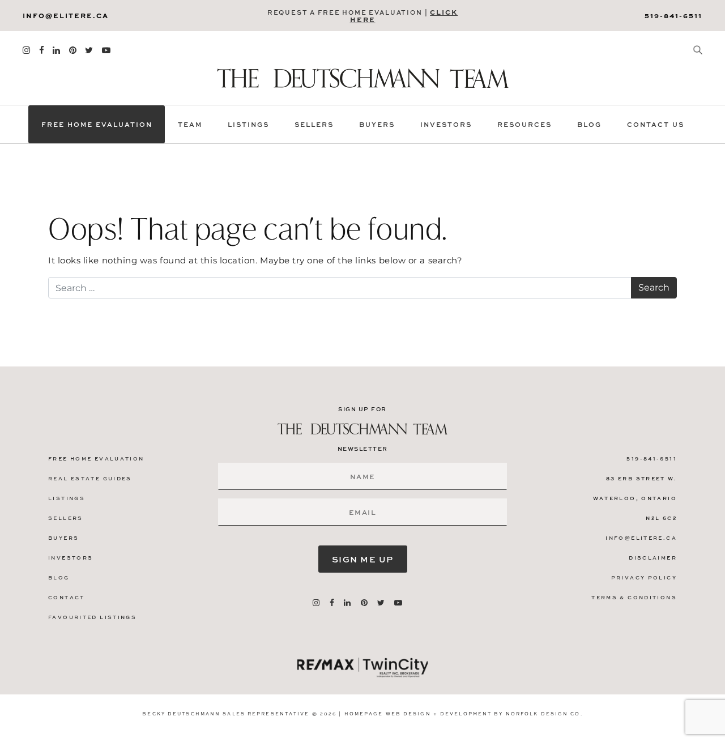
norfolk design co (543, 713)
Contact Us (655, 124)
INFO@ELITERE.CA (66, 15)
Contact (66, 597)
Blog (589, 124)
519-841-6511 (673, 15)
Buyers (377, 124)
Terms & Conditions (634, 597)
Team (190, 124)
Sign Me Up (363, 559)
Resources (524, 124)
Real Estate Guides (90, 478)
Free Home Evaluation (96, 124)
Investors (446, 124)
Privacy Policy (644, 577)
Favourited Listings (92, 617)
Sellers (314, 124)
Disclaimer (653, 557)
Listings (248, 124)
